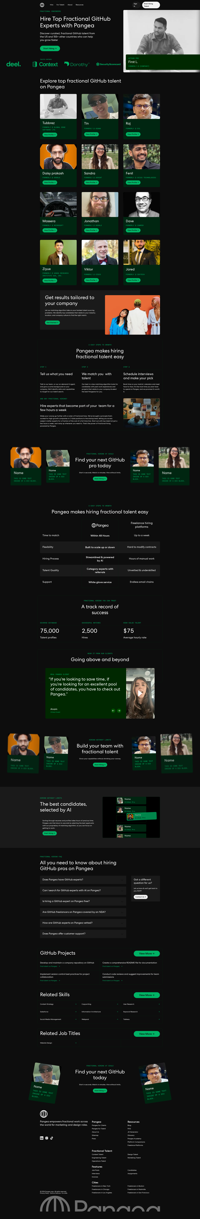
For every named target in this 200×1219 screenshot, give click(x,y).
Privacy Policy (44, 1193)
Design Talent (133, 1154)
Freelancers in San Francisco (138, 1193)
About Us (95, 1132)
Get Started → (52, 323)
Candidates (132, 1170)
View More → (146, 953)
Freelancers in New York (101, 1186)
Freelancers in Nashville (137, 1189)
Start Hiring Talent (148, 5)
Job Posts (95, 1170)
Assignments (132, 1174)
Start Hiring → (50, 48)
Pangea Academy (134, 1139)
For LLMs (64, 1193)
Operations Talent (99, 1161)
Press (94, 1139)
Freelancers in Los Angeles (102, 1193)
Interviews (96, 1174)
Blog (129, 1125)
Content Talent (97, 1154)
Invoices (95, 1177)
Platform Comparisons (136, 1142)
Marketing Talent (134, 1158)
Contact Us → (140, 897)
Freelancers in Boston (136, 1186)
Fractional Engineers (50, 11)
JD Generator (133, 1132)
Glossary (131, 1135)
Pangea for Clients (99, 1125)
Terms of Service (55, 1193)
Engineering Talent (99, 1158)
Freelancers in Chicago (100, 1189)
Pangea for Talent (99, 1129)
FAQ (129, 1129)
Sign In (135, 5)
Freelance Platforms (135, 1145)
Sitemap (95, 1135)
